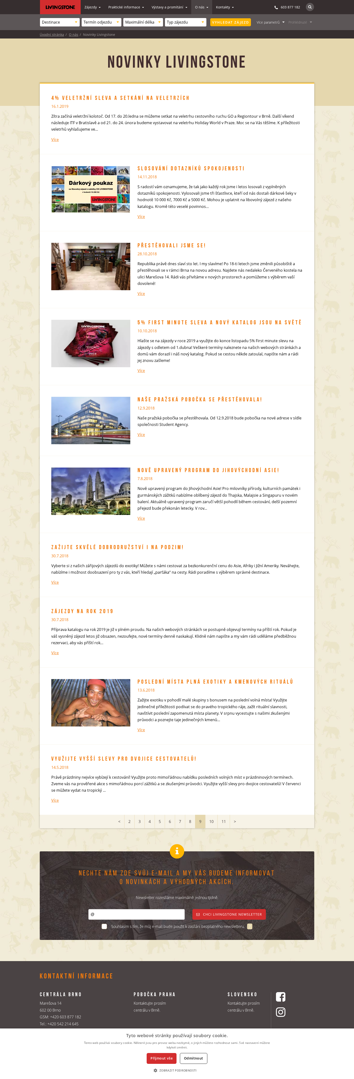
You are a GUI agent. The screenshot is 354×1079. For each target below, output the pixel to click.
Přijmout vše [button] (162, 1058)
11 (224, 821)
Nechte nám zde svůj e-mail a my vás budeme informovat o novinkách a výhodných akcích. (177, 878)
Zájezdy (91, 7)
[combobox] (60, 22)
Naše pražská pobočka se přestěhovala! (200, 400)
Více (55, 139)
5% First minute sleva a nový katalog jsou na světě (220, 323)
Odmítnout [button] (193, 1058)
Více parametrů (268, 22)
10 (211, 821)
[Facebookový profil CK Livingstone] (286, 997)
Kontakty (223, 7)
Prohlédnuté (297, 22)
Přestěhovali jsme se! (172, 246)
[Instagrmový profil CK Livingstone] (286, 1012)
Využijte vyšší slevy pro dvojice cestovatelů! (124, 759)
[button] (177, 1070)
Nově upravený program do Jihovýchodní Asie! (209, 471)
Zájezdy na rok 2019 (82, 612)
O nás (200, 7)
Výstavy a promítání (168, 7)
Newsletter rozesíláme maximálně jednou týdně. (177, 897)
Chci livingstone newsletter (232, 914)
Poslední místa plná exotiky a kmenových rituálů (216, 682)
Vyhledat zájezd (230, 22)
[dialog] (177, 1053)
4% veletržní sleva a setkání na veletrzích (120, 98)
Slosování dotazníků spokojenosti (191, 169)
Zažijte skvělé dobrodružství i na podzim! (117, 548)
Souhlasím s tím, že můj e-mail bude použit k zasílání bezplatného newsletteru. (178, 926)
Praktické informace (124, 7)
